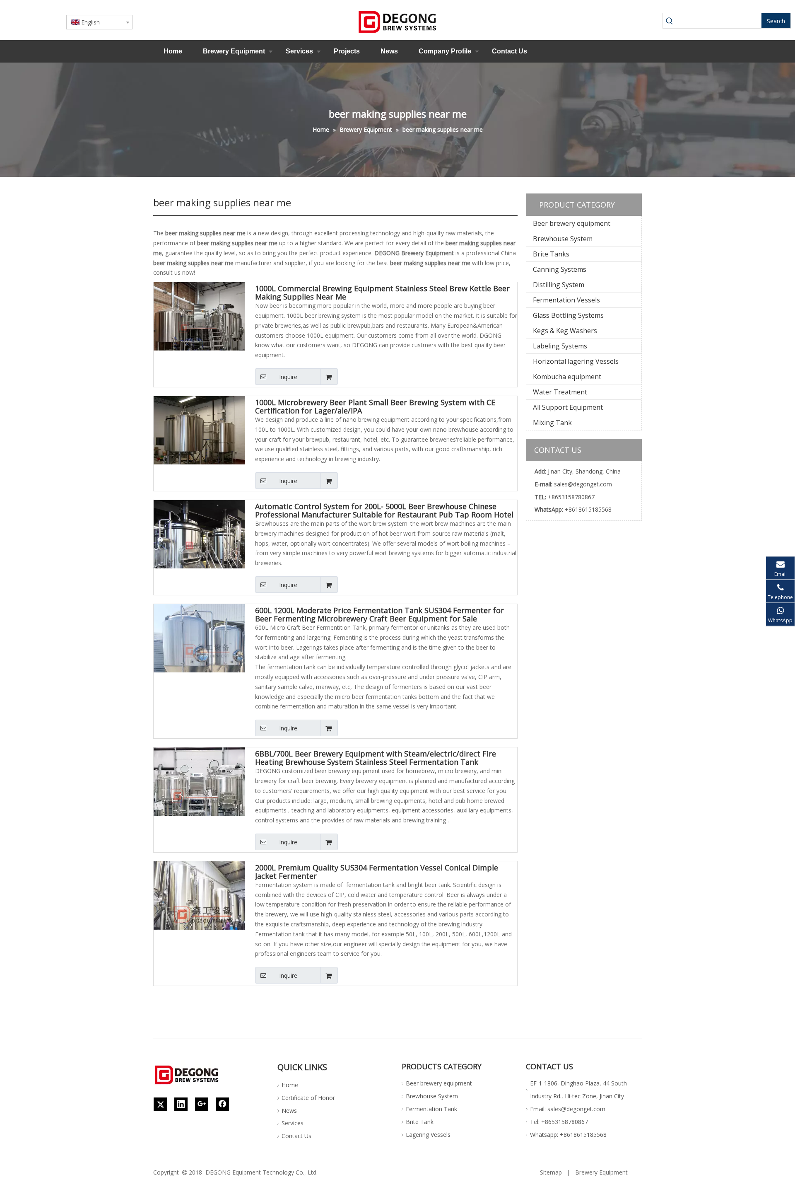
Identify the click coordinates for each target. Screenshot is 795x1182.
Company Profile (445, 51)
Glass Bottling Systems (568, 315)
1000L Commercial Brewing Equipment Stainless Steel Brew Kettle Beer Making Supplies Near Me (382, 292)
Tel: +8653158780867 (559, 1122)
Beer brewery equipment (571, 223)
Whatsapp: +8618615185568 (568, 1134)
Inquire (288, 377)
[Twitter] (160, 1104)
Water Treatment (560, 391)
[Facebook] (222, 1104)
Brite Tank (420, 1122)
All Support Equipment (568, 407)
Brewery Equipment (234, 51)
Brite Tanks (551, 254)
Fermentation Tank (431, 1109)
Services (299, 51)
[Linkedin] (181, 1104)
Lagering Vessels (428, 1134)
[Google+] (201, 1104)
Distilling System (558, 284)
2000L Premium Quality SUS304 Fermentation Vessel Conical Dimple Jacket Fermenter (376, 871)
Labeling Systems (560, 345)
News (389, 51)
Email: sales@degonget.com (567, 1109)
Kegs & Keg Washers (565, 330)
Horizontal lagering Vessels (576, 361)
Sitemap (551, 1172)
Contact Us (509, 51)
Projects (347, 51)
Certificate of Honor (308, 1098)
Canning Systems (559, 269)
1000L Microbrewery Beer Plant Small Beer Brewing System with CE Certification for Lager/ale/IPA (375, 406)
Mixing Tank (552, 422)
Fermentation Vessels (566, 300)
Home (173, 51)
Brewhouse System (563, 238)
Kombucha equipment (567, 376)
